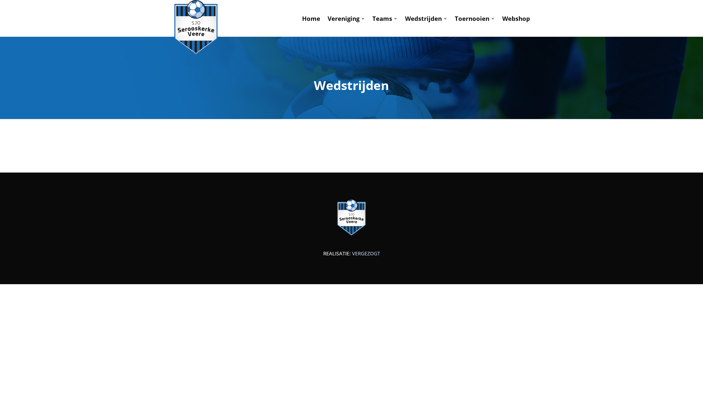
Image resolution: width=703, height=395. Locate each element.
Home (311, 19)
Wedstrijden (423, 19)
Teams (382, 19)
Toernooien (472, 19)
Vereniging (343, 19)
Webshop (516, 19)
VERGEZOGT (366, 253)
